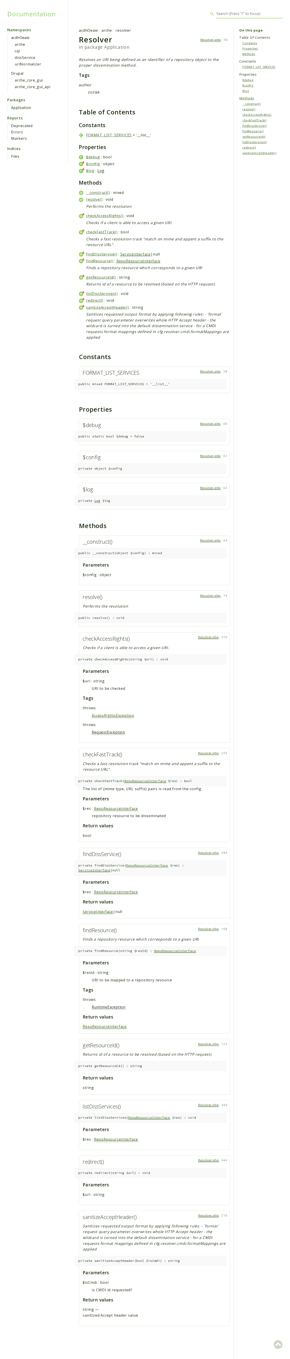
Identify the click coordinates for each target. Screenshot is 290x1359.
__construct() (98, 192)
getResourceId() (101, 277)
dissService (25, 57)
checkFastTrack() (102, 231)
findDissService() (101, 254)
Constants (249, 43)
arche (20, 44)
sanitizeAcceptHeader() (107, 307)
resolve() (94, 199)
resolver (123, 30)
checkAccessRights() (104, 215)
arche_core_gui (29, 80)
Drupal (17, 73)
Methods (248, 54)
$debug (93, 156)
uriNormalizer (28, 64)
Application (21, 107)
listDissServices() (102, 293)
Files (15, 156)
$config (93, 163)
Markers (19, 138)
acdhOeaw (20, 37)
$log (90, 170)
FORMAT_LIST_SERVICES (109, 135)
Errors (17, 132)
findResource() (99, 260)
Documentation (31, 14)
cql (17, 50)
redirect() (94, 300)
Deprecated (22, 125)
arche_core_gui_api (32, 86)
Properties (250, 48)
